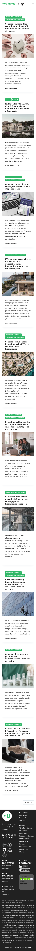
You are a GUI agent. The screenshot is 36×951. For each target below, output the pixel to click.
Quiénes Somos (8, 889)
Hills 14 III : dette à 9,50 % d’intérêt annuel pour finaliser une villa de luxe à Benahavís (17, 107)
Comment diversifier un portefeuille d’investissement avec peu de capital (17, 657)
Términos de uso (25, 828)
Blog (4, 892)
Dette (8, 99)
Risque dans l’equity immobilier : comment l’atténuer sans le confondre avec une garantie (15, 584)
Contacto (5, 894)
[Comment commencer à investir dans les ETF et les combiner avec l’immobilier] (18, 364)
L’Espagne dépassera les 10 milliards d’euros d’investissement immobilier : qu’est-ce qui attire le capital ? (17, 264)
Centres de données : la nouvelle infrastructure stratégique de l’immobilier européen (16, 500)
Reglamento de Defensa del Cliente (25, 849)
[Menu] (33, 4)
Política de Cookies (26, 836)
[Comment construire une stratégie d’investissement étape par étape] (18, 204)
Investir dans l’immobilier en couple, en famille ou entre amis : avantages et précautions (17, 425)
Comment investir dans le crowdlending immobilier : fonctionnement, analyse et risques (18, 27)
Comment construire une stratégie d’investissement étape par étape (17, 186)
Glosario (22, 820)
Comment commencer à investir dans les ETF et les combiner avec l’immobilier (17, 345)
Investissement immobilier (15, 255)
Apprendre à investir (13, 16)
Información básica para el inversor (24, 841)
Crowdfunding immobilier (15, 19)
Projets (15, 99)
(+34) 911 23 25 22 (9, 824)
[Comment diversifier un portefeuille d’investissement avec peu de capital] (18, 676)
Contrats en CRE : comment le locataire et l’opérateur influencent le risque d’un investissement (17, 732)
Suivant (27, 802)
